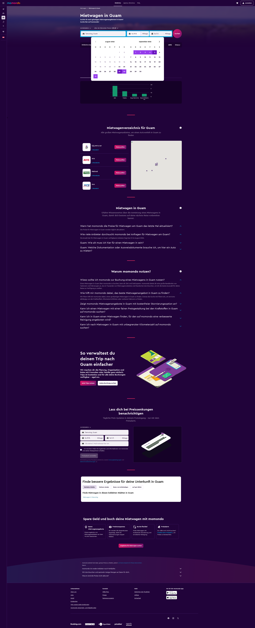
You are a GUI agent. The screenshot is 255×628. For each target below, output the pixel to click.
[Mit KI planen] (3, 26)
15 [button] (119, 62)
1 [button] (119, 52)
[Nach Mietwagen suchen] (3, 18)
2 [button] (124, 52)
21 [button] (114, 67)
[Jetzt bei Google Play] (171, 592)
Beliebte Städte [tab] (89, 487)
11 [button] (100, 62)
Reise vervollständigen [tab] (120, 487)
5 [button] (105, 57)
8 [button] (119, 57)
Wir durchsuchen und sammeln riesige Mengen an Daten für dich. (105, 572)
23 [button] (124, 67)
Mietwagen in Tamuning (90, 497)
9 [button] (124, 57)
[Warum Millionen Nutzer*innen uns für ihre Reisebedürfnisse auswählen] (180, 271)
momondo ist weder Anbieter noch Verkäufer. (98, 568)
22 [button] (119, 67)
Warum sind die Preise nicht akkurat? (95, 576)
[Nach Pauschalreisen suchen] (3, 22)
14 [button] (114, 62)
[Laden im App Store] (171, 597)
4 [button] (100, 57)
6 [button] (109, 57)
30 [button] (124, 71)
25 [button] (100, 71)
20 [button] (110, 67)
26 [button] (105, 71)
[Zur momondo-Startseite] (13, 3)
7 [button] (114, 57)
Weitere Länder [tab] (104, 487)
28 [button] (115, 71)
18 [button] (100, 67)
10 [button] (95, 62)
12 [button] (105, 62)
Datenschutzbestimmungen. (88, 461)
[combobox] (85, 28)
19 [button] (105, 67)
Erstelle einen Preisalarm (165, 532)
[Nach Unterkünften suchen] (3, 13)
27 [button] (110, 71)
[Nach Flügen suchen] (3, 9)
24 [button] (95, 71)
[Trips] (3, 32)
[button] (3, 3)
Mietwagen (83, 8)
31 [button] (95, 76)
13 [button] (110, 62)
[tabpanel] (131, 94)
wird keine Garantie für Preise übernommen (130, 562)
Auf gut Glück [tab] (136, 487)
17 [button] (95, 67)
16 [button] (124, 62)
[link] (120, 147)
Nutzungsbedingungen (115, 459)
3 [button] (95, 57)
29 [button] (119, 71)
